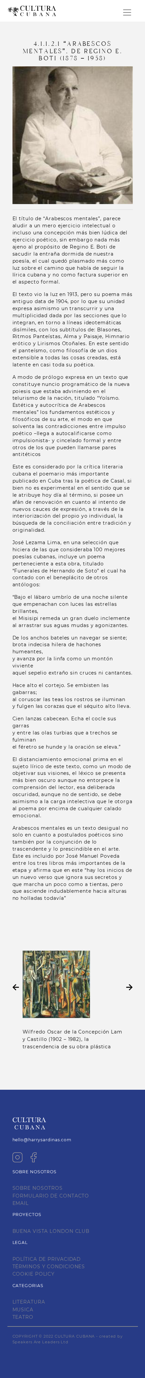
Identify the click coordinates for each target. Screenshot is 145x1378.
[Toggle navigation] (127, 12)
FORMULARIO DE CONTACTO (50, 1196)
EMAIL (20, 1203)
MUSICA (22, 1309)
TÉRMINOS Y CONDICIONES (48, 1266)
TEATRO (22, 1317)
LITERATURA (28, 1302)
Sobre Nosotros (37, 1188)
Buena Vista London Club (51, 1231)
